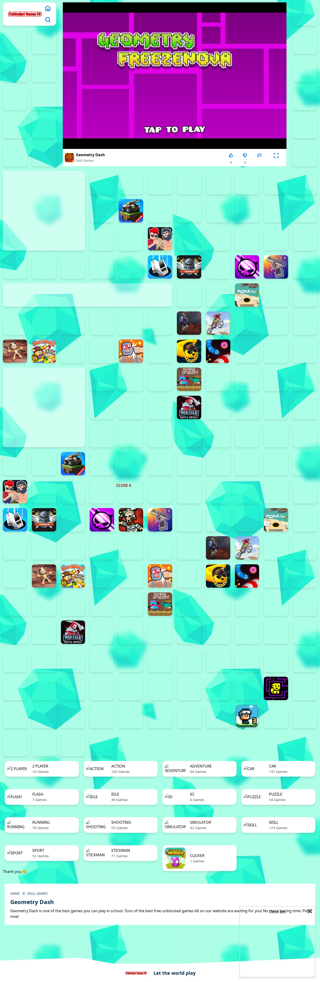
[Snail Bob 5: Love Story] (305, 660)
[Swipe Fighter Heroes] (131, 379)
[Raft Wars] (73, 351)
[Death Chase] (73, 267)
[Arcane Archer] (189, 182)
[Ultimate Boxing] (276, 379)
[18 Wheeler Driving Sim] (15, 744)
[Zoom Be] (15, 154)
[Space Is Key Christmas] (131, 688)
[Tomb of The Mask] (276, 688)
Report (259, 162)
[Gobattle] (44, 154)
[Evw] (189, 267)
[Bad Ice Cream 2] (276, 632)
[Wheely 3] (73, 716)
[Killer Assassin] (73, 323)
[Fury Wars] (247, 267)
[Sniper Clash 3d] (247, 351)
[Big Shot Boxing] (102, 210)
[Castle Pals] (15, 267)
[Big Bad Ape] (305, 182)
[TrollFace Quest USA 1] (305, 688)
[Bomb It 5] (247, 210)
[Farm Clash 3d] (218, 267)
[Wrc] (189, 407)
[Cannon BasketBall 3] (218, 239)
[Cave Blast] (44, 267)
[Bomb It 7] (305, 210)
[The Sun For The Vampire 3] (218, 688)
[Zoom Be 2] (44, 126)
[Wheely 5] (131, 716)
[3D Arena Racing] (102, 744)
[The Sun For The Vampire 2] (189, 688)
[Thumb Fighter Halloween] (15, 126)
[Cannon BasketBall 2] (189, 239)
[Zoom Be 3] (305, 126)
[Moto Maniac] (218, 323)
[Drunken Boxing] (131, 267)
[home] (47, 8)
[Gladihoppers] (131, 520)
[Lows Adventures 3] (247, 716)
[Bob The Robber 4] (44, 660)
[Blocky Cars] (131, 210)
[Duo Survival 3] (15, 42)
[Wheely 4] (102, 716)
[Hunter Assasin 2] (276, 295)
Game (15, 893)
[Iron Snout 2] (15, 323)
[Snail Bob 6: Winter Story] (15, 688)
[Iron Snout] (44, 323)
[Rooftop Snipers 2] (44, 98)
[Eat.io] (160, 267)
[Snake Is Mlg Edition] (189, 351)
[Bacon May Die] (276, 182)
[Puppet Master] (15, 351)
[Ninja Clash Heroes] (247, 323)
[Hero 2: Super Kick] (218, 295)
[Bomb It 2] (160, 210)
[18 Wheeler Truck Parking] (73, 744)
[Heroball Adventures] (73, 660)
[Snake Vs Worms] (218, 351)
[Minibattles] (131, 323)
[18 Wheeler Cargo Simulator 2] (276, 716)
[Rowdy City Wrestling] (131, 351)
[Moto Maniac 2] (189, 323)
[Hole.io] (247, 295)
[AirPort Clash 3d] (131, 182)
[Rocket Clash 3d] (102, 351)
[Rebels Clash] (218, 632)
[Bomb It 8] (102, 239)
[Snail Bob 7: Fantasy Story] (44, 688)
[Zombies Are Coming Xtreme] (305, 407)
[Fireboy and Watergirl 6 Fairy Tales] (305, 70)
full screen (276, 162)
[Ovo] (160, 660)
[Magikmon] (102, 323)
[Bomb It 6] (276, 210)
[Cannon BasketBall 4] (247, 239)
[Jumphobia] (131, 660)
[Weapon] (102, 407)
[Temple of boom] (189, 379)
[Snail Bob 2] (218, 660)
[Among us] (160, 182)
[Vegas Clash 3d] (305, 379)
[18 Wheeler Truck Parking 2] (44, 744)
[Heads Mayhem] (189, 295)
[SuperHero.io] (102, 379)
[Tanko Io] (160, 379)
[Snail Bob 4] (276, 660)
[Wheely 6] (160, 716)
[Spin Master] (15, 604)
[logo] (25, 14)
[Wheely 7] (189, 716)
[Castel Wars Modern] (305, 239)
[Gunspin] (276, 267)
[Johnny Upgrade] (102, 660)
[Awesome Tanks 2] (218, 182)
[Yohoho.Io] (218, 407)
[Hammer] (305, 267)
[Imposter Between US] (305, 295)
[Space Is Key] (160, 688)
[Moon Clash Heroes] (160, 323)
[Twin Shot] (247, 379)
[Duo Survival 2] (305, 14)
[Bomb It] (131, 239)
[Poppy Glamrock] (305, 323)
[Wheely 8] (218, 716)
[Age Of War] (102, 182)
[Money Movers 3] (15, 98)
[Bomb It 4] (218, 210)
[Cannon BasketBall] (276, 239)
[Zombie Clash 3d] (247, 407)
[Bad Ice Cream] (15, 660)
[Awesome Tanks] (247, 182)
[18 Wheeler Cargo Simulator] (305, 716)
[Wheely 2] (44, 716)
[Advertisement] (125, 454)
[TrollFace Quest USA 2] (15, 716)
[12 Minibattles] (305, 154)
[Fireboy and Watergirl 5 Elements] (44, 70)
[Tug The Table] (218, 379)
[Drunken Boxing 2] (102, 267)
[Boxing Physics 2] (160, 239)
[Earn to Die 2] (276, 407)
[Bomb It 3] (189, 210)
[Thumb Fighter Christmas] (305, 98)
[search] (47, 19)
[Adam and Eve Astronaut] (247, 632)
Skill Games (85, 160)
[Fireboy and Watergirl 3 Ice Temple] (305, 42)
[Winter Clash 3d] (131, 407)
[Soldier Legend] (276, 351)
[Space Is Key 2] (102, 688)
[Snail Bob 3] (247, 660)
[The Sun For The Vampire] (247, 688)
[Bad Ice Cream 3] (305, 632)
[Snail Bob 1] (189, 660)
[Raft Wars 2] (44, 351)
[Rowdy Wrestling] (160, 351)
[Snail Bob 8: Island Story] (73, 688)
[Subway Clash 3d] (305, 351)
